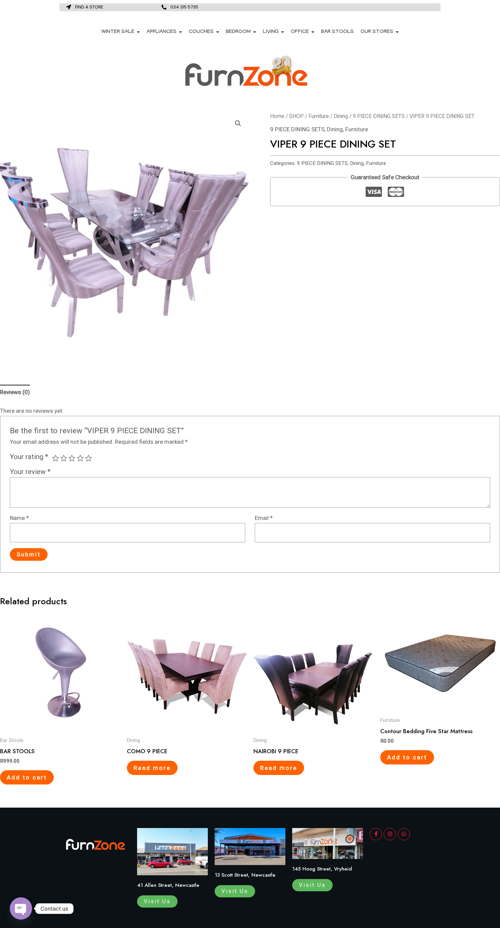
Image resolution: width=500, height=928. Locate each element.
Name (19, 517)
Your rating (29, 457)
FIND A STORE (89, 7)
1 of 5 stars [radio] (55, 458)
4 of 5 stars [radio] (80, 458)
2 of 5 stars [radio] (63, 458)
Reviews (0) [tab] (15, 392)
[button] (238, 123)
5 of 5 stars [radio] (88, 458)
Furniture (319, 116)
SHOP (296, 116)
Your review (30, 472)
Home (277, 116)
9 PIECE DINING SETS (379, 116)
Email (264, 517)
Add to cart (27, 777)
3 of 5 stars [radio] (71, 458)
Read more (152, 767)
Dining (341, 116)
